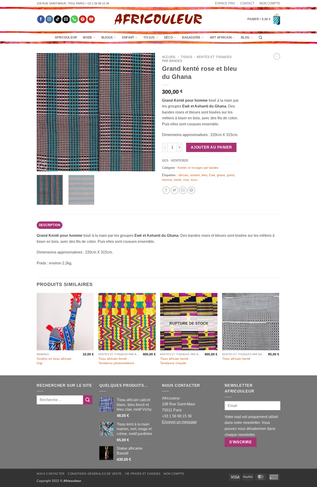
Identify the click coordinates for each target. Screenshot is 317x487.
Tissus (149, 37)
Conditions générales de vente (95, 473)
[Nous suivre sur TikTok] (57, 19)
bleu (204, 175)
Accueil (169, 57)
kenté (177, 180)
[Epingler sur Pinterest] (191, 190)
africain (183, 175)
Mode (87, 37)
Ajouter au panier (211, 147)
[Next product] (277, 56)
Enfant (128, 37)
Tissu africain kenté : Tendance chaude (175, 361)
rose (186, 180)
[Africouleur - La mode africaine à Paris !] (158, 19)
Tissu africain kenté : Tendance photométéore (116, 361)
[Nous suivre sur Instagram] (49, 19)
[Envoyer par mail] (183, 190)
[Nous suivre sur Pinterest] (83, 19)
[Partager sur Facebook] (166, 190)
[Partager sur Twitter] (174, 190)
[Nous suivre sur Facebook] (41, 19)
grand (230, 175)
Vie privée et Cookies (143, 473)
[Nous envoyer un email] (66, 19)
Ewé (212, 175)
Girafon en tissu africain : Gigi (55, 361)
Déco (168, 37)
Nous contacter (51, 473)
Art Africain (221, 37)
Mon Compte (269, 3)
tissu (194, 180)
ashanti (195, 175)
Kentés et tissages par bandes (198, 167)
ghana (221, 175)
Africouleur (66, 37)
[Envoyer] (87, 399)
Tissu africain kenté (236, 358)
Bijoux (107, 37)
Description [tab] (49, 225)
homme (167, 180)
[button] (263, 19)
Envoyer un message (179, 422)
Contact (247, 3)
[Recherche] (260, 37)
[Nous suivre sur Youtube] (91, 19)
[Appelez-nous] (74, 19)
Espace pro (225, 3)
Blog (245, 37)
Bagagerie (191, 37)
